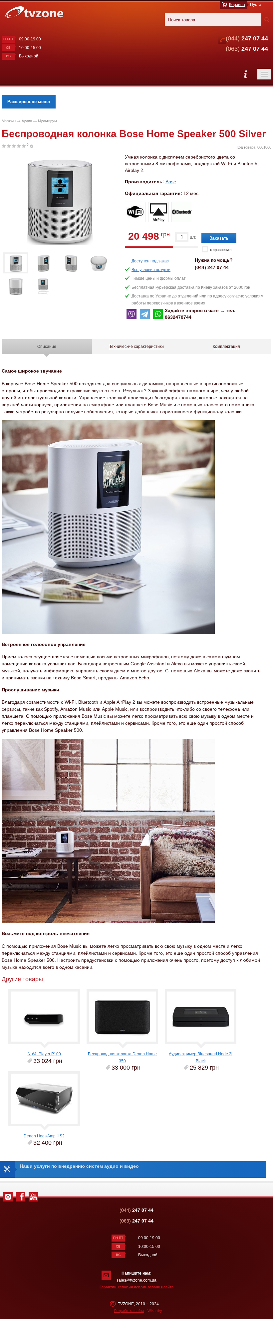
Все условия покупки (151, 269)
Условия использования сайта (145, 1287)
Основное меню (245, 74)
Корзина (237, 4)
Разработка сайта (129, 1311)
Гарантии (108, 1287)
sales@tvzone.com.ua (136, 1280)
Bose (170, 181)
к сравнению (220, 250)
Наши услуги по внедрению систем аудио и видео (79, 1166)
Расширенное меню (28, 101)
